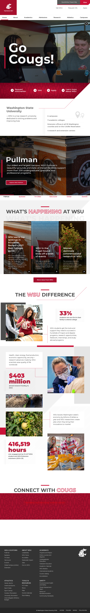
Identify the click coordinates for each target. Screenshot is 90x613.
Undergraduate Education (44, 560)
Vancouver (53, 196)
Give (85, 2)
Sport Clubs (7, 588)
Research (57, 17)
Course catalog (44, 573)
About (15, 17)
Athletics (70, 17)
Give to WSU (26, 565)
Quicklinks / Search (68, 2)
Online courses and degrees (45, 556)
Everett (6, 562)
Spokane (22, 196)
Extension (7, 567)
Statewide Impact (27, 560)
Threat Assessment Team (45, 588)
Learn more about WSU (71, 90)
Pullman (6, 552)
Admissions (43, 17)
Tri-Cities (37, 196)
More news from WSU (45, 280)
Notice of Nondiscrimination (45, 592)
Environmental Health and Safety (46, 584)
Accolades (25, 557)
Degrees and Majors (46, 552)
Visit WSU (59, 8)
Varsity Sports (8, 583)
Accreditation (44, 576)
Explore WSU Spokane (16, 182)
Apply (85, 8)
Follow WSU (83, 610)
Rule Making (26, 595)
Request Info (72, 8)
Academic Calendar (45, 566)
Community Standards (46, 596)
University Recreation (11, 595)
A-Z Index (25, 585)
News (23, 588)
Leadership (25, 552)
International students (46, 571)
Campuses (84, 17)
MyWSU (75, 610)
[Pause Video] (86, 23)
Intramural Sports (9, 585)
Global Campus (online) (11, 565)
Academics (28, 17)
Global (69, 196)
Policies (68, 610)
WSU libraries (44, 568)
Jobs (23, 562)
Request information (20, 90)
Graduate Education (46, 564)
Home (4, 17)
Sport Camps (8, 590)
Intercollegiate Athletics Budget (11, 599)
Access (62, 610)
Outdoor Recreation (10, 593)
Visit (40, 90)
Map (23, 590)
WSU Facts (25, 555)
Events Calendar (27, 593)
